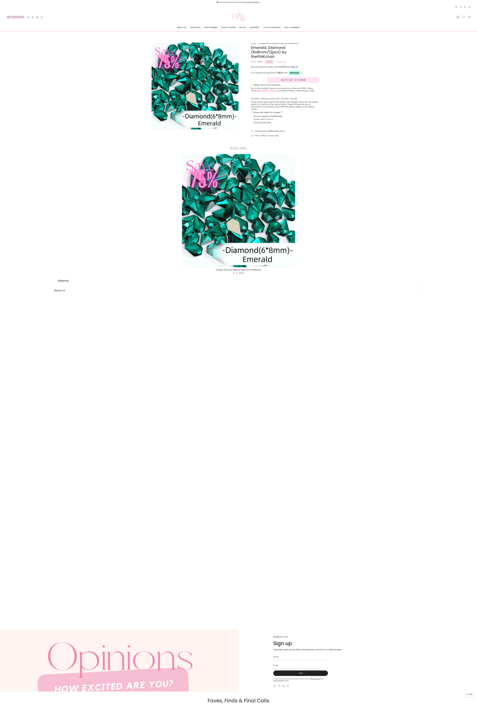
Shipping (63, 280)
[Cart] (469, 17)
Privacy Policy (315, 679)
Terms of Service (279, 680)
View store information (262, 122)
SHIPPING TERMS (269, 90)
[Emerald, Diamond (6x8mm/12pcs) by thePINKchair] (238, 210)
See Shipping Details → (252, 2)
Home (253, 43)
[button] (182, 28)
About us (59, 290)
